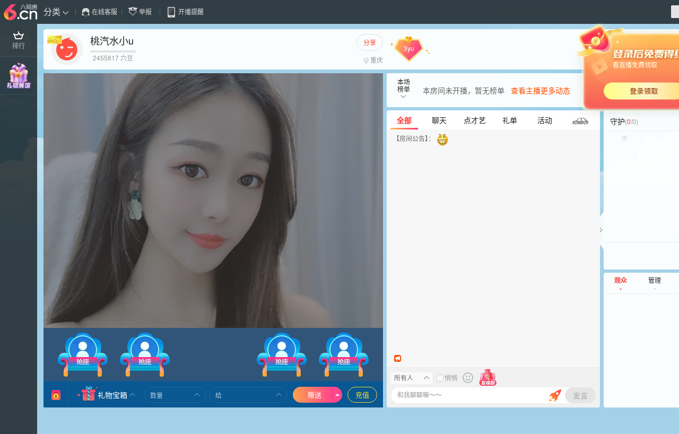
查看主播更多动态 (540, 90)
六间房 (21, 12)
